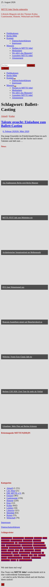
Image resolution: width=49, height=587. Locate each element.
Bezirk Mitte (27, 540)
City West (11, 491)
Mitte (22, 550)
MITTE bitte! (29, 550)
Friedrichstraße (26, 545)
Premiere (16, 555)
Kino (9, 503)
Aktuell (4, 116)
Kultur (12, 116)
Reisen (9, 515)
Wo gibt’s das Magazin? (22, 53)
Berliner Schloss (16, 540)
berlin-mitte (5, 540)
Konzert (4, 550)
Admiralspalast (6, 538)
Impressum (16, 43)
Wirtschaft (11, 518)
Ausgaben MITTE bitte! (22, 55)
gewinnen (4, 548)
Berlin (44, 538)
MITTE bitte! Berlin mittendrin (14, 9)
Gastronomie (12, 498)
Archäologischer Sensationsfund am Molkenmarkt (21, 252)
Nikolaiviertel (36, 553)
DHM (3, 545)
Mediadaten (17, 50)
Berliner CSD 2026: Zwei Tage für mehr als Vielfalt (22, 392)
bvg (16, 543)
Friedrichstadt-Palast (13, 545)
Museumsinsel (6, 553)
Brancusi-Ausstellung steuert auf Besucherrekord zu (22, 322)
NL (43, 553)
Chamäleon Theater (25, 543)
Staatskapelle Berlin (14, 558)
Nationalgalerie (24, 553)
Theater (13, 560)
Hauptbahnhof (28, 548)
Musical (15, 553)
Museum (38, 550)
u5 (18, 560)
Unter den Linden (25, 560)
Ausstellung (28, 538)
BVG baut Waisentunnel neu (13, 287)
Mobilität (10, 513)
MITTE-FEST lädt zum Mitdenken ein (17, 218)
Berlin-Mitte (12, 36)
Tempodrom (5, 560)
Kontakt (10, 38)
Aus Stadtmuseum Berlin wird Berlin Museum (20, 183)
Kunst (17, 550)
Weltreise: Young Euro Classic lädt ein (17, 357)
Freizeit (10, 495)
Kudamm (10, 550)
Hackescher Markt (15, 548)
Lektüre (10, 508)
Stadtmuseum (36, 558)
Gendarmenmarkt (39, 545)
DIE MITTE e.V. (14, 493)
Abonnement (17, 58)
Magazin (10, 46)
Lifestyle (10, 510)
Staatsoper (26, 558)
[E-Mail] (6, 5)
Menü (6, 68)
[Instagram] (4, 5)
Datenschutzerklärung (21, 41)
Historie (10, 500)
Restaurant (24, 555)
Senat (31, 555)
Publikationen (12, 33)
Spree (35, 555)
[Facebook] (2, 5)
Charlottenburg (39, 543)
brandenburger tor (7, 543)
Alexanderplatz (18, 538)
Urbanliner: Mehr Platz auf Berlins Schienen (19, 426)
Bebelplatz (38, 538)
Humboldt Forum (40, 548)
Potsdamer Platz (7, 555)
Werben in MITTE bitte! (22, 48)
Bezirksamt (37, 540)
